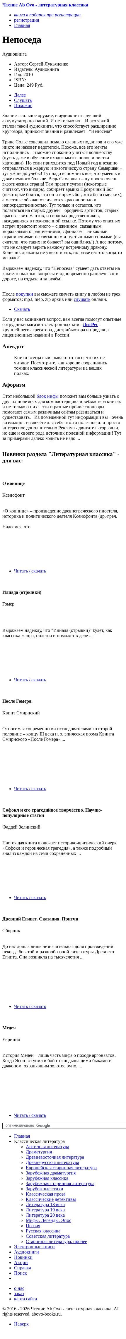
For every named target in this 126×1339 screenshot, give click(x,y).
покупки (24, 294)
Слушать (23, 100)
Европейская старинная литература (61, 1167)
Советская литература (48, 1236)
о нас (19, 1288)
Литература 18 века (45, 1204)
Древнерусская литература (52, 1162)
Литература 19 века (45, 1209)
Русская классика (43, 1230)
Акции (21, 1262)
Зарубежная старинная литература (60, 1183)
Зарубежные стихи (44, 1188)
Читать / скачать (30, 570)
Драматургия (39, 1151)
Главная (22, 1136)
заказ (19, 1293)
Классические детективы (51, 1199)
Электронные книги (34, 1246)
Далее (20, 94)
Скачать (22, 309)
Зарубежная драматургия (51, 1172)
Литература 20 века (45, 1215)
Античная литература (47, 1146)
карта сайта (25, 1298)
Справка (22, 1267)
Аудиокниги (26, 1251)
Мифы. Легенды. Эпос (48, 1220)
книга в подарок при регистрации (47, 14)
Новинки (23, 1257)
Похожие (23, 105)
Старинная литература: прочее (56, 1241)
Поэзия (33, 1225)
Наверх (21, 1323)
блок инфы (48, 396)
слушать (82, 299)
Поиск (20, 1273)
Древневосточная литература (55, 1157)
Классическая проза (45, 1193)
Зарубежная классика (47, 1178)
